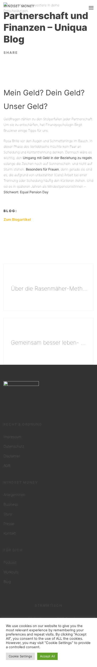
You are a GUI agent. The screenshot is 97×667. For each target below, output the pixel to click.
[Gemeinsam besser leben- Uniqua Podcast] (48, 341)
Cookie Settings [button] (20, 656)
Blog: (10, 211)
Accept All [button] (47, 656)
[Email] (31, 52)
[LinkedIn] (24, 52)
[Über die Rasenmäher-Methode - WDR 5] (48, 287)
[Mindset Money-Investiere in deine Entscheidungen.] (41, 7)
